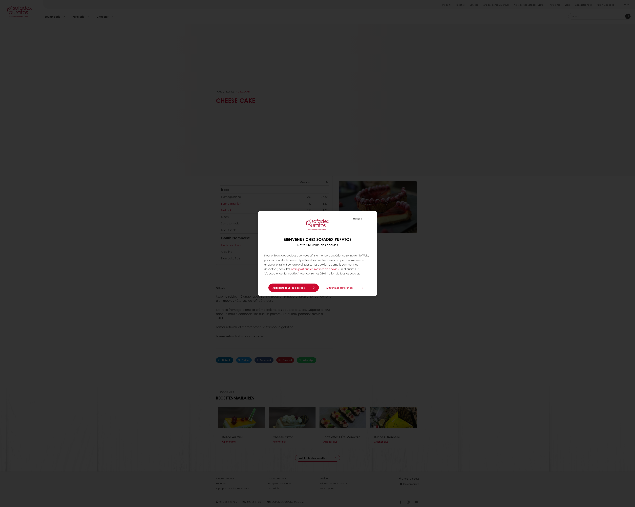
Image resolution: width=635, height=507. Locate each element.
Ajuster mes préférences (339, 287)
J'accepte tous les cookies (289, 288)
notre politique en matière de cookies (315, 269)
